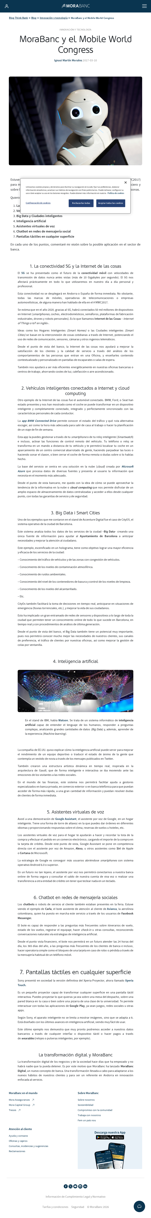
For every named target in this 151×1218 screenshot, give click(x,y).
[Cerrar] (126, 182)
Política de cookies (116, 193)
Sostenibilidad (85, 1105)
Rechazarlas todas (81, 203)
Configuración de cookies (38, 203)
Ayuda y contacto (18, 1136)
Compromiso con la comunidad (95, 1110)
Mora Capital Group (19, 1105)
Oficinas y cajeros (18, 1141)
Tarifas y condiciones (55, 1207)
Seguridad (77, 1207)
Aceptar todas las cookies (110, 203)
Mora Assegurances (19, 1100)
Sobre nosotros (86, 1100)
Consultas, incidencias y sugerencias (28, 1146)
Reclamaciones (17, 1151)
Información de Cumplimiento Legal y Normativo (76, 1197)
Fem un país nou (87, 1120)
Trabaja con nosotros (89, 1115)
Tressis (12, 1110)
